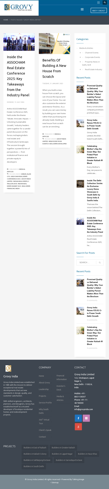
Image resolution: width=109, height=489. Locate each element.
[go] (99, 263)
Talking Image (78, 479)
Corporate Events (92, 57)
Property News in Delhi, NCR (91, 63)
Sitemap (55, 482)
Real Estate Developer (58, 144)
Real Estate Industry (93, 69)
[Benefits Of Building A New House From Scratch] (54, 43)
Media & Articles (86, 48)
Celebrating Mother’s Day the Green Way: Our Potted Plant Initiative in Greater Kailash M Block (95, 154)
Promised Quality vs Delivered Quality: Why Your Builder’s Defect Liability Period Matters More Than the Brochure (95, 94)
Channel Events (91, 52)
